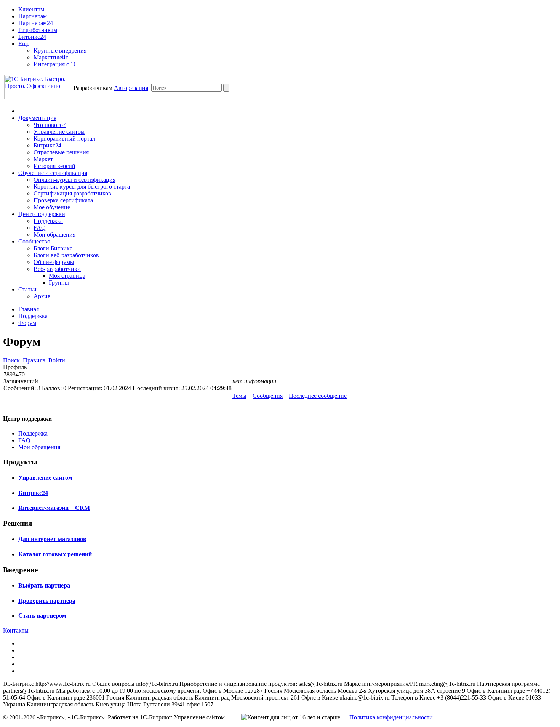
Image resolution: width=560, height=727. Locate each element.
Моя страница (67, 275)
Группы (59, 282)
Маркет (43, 159)
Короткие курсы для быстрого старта (82, 186)
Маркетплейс (51, 57)
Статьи (27, 289)
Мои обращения (54, 234)
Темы (239, 395)
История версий (54, 166)
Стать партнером (42, 615)
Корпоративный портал (64, 138)
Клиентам (31, 9)
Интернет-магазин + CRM (54, 507)
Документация (37, 118)
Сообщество (34, 241)
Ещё (23, 43)
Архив (42, 296)
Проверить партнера (46, 600)
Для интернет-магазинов (52, 539)
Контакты (16, 630)
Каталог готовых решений (55, 554)
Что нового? (50, 125)
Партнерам (32, 16)
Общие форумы (54, 262)
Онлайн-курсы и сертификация (74, 179)
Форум (27, 323)
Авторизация (131, 88)
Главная (28, 309)
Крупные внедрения (60, 50)
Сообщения (268, 395)
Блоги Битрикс (53, 248)
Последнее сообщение (318, 395)
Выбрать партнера (44, 585)
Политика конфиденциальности (391, 717)
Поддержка (48, 221)
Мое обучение (52, 207)
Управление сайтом (59, 131)
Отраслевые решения (61, 152)
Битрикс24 (32, 37)
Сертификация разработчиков (72, 193)
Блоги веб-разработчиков (66, 255)
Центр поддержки (41, 214)
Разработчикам (37, 30)
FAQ (40, 227)
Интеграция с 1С (56, 64)
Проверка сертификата (63, 200)
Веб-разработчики (57, 269)
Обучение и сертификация (52, 173)
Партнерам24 (35, 23)
